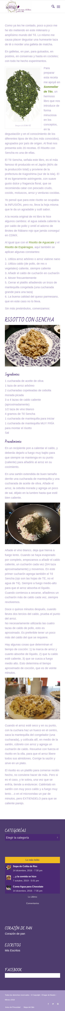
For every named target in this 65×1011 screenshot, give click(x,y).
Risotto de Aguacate (41, 242)
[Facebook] (48, 1003)
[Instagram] (57, 1003)
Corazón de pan (15, 933)
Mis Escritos (12, 950)
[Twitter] (53, 1003)
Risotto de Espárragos (19, 247)
